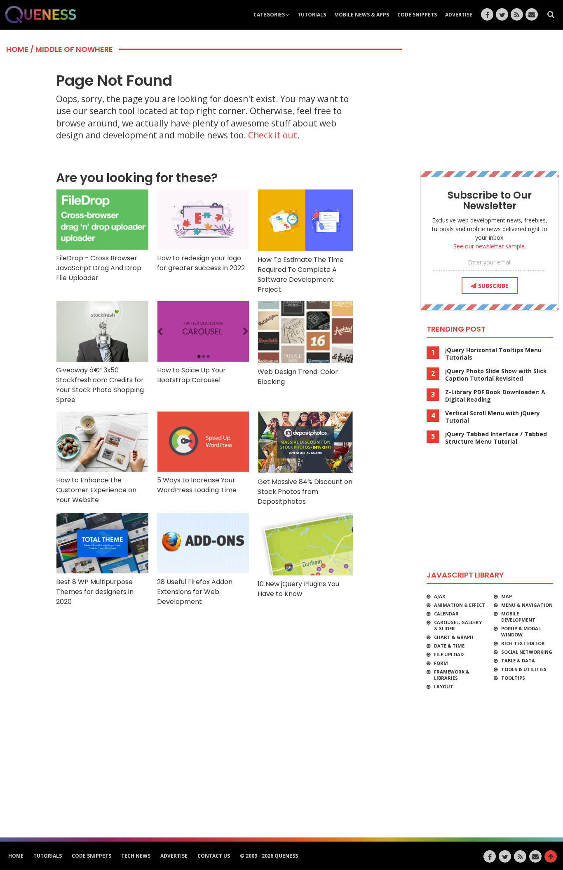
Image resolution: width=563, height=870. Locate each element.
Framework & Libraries (451, 675)
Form (441, 663)
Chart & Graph (454, 637)
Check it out (272, 135)
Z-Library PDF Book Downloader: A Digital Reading (495, 395)
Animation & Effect (459, 605)
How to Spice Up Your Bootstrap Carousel (191, 375)
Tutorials (312, 14)
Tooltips (513, 678)
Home (17, 49)
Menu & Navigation (527, 605)
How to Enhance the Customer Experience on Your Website (96, 490)
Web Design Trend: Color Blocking (298, 376)
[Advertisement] (206, 631)
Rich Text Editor (523, 643)
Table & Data (518, 660)
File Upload (449, 654)
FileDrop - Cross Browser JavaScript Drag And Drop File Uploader (98, 268)
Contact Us (213, 855)
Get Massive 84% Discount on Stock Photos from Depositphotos (305, 491)
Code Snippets (417, 14)
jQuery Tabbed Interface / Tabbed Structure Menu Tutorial (496, 437)
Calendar (446, 613)
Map (506, 596)
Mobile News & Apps (361, 14)
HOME (15, 855)
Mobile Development (518, 616)
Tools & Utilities (524, 669)
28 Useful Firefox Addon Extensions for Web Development (194, 591)
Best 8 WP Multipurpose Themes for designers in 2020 (95, 591)
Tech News (135, 855)
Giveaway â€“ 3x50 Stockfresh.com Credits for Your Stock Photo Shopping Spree (100, 385)
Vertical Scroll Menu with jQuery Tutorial (492, 416)
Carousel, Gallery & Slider (458, 625)
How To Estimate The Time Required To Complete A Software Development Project (301, 274)
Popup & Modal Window (521, 631)
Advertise (458, 14)
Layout (443, 686)
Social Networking (526, 652)
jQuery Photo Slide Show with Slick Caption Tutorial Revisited (496, 374)
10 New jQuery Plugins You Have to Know (298, 589)
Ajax (439, 596)
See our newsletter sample (489, 246)
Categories (269, 14)
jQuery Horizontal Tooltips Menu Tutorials (493, 353)
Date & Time (449, 646)
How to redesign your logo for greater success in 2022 (201, 263)
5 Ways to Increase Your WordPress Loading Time (197, 485)
